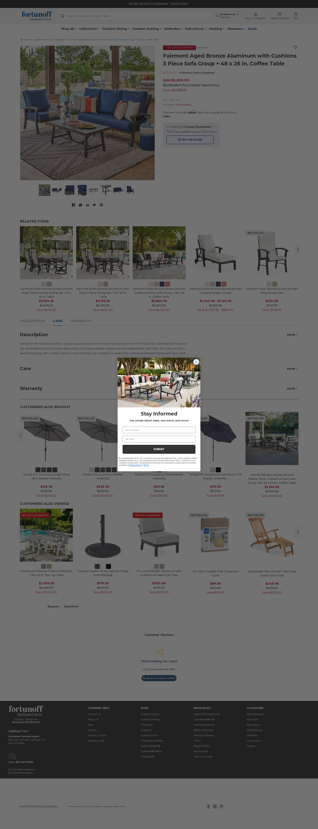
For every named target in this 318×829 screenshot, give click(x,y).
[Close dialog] (196, 362)
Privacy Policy (135, 465)
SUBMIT (159, 449)
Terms (146, 465)
